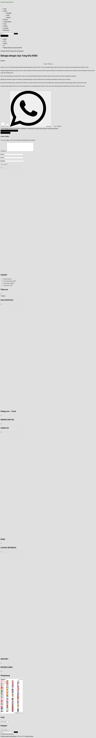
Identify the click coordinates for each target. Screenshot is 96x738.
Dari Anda (5, 28)
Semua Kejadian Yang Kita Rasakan (9, 131)
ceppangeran (20, 51)
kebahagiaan (23, 128)
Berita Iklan (6, 30)
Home (4, 9)
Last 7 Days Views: (8, 281)
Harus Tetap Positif (5, 133)
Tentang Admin (7, 22)
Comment (3, 151)
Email (2, 158)
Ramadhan (8, 13)
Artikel (5, 11)
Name (2, 154)
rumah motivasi (31, 128)
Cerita (4, 24)
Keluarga (8, 17)
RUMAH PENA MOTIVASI (7, 2)
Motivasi (5, 20)
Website (3, 161)
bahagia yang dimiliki (14, 128)
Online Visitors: (7, 279)
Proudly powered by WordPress (9, 736)
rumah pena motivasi (52, 128)
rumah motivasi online (41, 128)
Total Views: (6, 283)
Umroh (8, 15)
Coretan (5, 26)
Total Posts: (6, 285)
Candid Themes (29, 736)
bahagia (7, 128)
